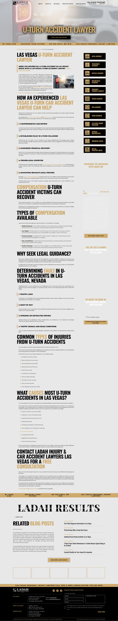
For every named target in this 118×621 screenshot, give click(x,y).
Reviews (57, 3)
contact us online (33, 93)
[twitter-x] (57, 591)
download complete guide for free (96, 322)
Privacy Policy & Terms (92, 619)
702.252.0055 (101, 2)
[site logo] (20, 3)
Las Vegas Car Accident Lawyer (32, 49)
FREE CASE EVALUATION (59, 37)
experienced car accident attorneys (43, 87)
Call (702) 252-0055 (23, 93)
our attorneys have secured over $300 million (54, 164)
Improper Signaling (27, 431)
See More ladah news (59, 560)
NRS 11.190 (36, 176)
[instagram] (61, 591)
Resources (92, 3)
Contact (102, 3)
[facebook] (54, 591)
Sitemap (102, 619)
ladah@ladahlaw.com (54, 599)
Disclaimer (80, 619)
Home (19, 49)
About (40, 3)
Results (48, 3)
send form (101, 611)
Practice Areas (67, 3)
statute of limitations (28, 176)
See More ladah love (96, 236)
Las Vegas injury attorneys (34, 117)
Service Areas (81, 3)
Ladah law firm (48, 117)
